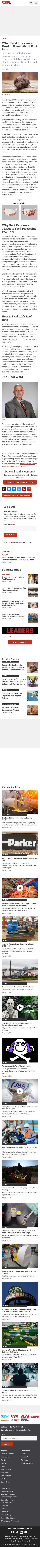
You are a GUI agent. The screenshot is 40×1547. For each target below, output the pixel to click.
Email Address (9, 525)
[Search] (31, 3)
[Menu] (36, 3)
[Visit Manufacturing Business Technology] (25, 1420)
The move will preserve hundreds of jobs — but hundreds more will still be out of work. (18, 1113)
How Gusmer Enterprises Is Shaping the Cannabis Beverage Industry (17, 1024)
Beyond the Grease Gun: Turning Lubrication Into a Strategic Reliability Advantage (18, 1232)
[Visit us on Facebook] (12, 1532)
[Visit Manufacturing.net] (15, 1420)
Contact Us (7, 1539)
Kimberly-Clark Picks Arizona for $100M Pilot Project (19, 1272)
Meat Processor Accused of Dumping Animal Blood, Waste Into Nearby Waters (13, 603)
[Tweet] (19, 489)
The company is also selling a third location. (17, 990)
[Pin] (24, 489)
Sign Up (7, 1444)
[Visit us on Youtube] (25, 1532)
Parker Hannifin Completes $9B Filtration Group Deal (14, 589)
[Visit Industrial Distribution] (5, 1420)
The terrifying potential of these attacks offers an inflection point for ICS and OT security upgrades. (19, 1396)
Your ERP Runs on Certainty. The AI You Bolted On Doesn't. (19, 1148)
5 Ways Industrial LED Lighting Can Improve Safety (12, 695)
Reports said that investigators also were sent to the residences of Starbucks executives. (19, 1315)
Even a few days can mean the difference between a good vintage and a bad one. (19, 1194)
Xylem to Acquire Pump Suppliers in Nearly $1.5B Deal (13, 615)
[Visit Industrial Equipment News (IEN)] (25, 1416)
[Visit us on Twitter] (17, 1532)
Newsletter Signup (11, 1536)
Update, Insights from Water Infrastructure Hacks (18, 1391)
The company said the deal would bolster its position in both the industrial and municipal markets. (17, 951)
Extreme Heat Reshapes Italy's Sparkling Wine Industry (19, 1189)
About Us (32, 1536)
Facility (6, 38)
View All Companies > (20, 642)
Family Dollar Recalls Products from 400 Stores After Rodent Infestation (13, 667)
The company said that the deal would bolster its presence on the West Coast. (19, 1356)
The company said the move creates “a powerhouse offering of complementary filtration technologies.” (19, 865)
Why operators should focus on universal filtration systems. (19, 1029)
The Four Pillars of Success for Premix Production (10, 709)
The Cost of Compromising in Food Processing (13, 578)
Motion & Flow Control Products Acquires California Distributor (17, 1351)
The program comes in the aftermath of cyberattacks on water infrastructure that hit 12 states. (18, 1071)
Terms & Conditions (31, 1539)
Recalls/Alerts (9, 661)
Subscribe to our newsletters (20, 482)
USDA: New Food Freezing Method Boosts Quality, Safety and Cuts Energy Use (14, 681)
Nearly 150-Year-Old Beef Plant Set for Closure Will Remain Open (20, 1108)
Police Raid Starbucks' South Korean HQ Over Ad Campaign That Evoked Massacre (19, 1310)
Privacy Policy (18, 1539)
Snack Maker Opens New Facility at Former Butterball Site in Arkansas (18, 558)
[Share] (9, 489)
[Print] (4, 489)
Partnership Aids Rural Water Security (16, 1066)
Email (3, 1434)
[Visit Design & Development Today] (5, 1416)
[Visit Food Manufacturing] (15, 1416)
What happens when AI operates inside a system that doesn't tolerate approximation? (19, 1153)
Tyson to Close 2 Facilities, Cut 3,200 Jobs (18, 987)
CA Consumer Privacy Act (21, 1541)
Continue (10, 535)
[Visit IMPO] (35, 1416)
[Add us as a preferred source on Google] (29, 489)
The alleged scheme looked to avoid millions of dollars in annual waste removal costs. (18, 909)
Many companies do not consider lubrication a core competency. (20, 1237)
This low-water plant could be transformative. (18, 1276)
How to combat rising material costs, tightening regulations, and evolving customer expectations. (19, 824)
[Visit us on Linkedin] (21, 1532)
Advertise (23, 1536)
